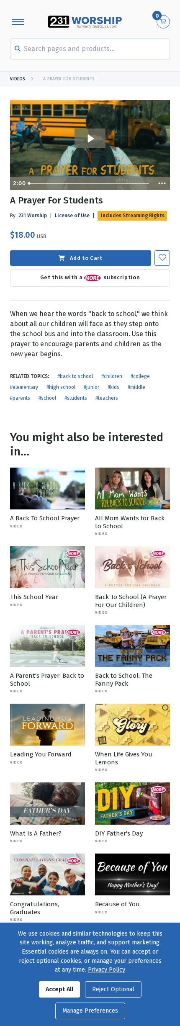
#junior (91, 387)
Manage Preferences (90, 1010)
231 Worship (32, 216)
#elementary (24, 387)
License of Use (72, 216)
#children (111, 376)
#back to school (75, 376)
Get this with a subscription (90, 278)
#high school (60, 387)
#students (75, 398)
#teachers (106, 398)
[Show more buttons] (162, 183)
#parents (20, 398)
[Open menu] (18, 22)
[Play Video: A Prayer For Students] (90, 139)
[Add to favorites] (162, 258)
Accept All (59, 989)
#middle (136, 387)
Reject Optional (113, 989)
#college (140, 376)
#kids (113, 387)
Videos (18, 79)
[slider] (89, 183)
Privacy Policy (106, 969)
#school (47, 398)
